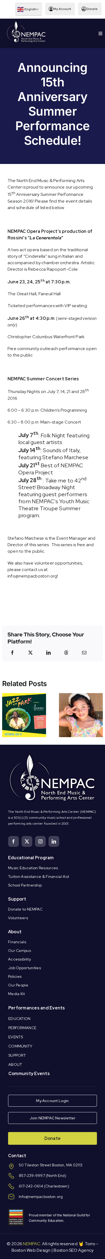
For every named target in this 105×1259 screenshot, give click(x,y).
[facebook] (13, 841)
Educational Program (31, 858)
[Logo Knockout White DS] (26, 22)
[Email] (84, 652)
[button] (6, 715)
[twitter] (27, 841)
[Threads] (66, 652)
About (15, 932)
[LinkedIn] (48, 652)
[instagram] (40, 841)
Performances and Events (36, 1008)
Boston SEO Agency (73, 1250)
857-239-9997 (32, 1175)
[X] (30, 652)
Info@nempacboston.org (41, 1196)
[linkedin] (53, 841)
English (30, 9)
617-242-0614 (31, 1186)
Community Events (29, 1073)
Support (17, 899)
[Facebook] (12, 652)
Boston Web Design (31, 1250)
